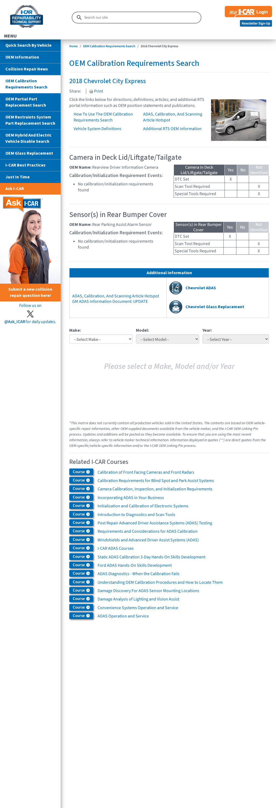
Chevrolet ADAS (200, 288)
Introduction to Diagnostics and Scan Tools (136, 515)
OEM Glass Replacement (29, 153)
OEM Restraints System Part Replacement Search (30, 120)
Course (79, 472)
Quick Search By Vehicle (28, 45)
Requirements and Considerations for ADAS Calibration (148, 531)
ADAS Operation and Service (123, 616)
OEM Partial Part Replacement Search (25, 102)
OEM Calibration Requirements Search (26, 84)
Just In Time (17, 177)
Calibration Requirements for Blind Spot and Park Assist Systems (156, 481)
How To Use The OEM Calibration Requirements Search (103, 117)
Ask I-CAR (14, 189)
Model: (142, 330)
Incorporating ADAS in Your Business (131, 498)
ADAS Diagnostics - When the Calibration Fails (139, 574)
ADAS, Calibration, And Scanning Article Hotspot (115, 296)
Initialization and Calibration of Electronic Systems (143, 506)
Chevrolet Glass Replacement (214, 307)
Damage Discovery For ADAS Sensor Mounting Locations (148, 591)
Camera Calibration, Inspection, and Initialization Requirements (155, 489)
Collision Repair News (26, 69)
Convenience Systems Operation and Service (138, 608)
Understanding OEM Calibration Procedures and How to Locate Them (160, 582)
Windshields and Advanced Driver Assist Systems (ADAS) (148, 540)
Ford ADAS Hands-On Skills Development (135, 565)
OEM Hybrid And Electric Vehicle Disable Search (28, 138)
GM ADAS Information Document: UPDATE (110, 301)
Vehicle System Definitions (97, 129)
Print (98, 91)
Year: (207, 330)
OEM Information (22, 57)
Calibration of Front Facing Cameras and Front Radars (146, 472)
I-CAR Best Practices (25, 165)
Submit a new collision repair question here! (30, 292)
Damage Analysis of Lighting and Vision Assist (138, 599)
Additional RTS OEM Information (172, 129)
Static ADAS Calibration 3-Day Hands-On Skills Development (151, 557)
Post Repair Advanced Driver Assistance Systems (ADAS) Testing (155, 523)
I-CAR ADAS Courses (116, 548)
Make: (75, 330)
